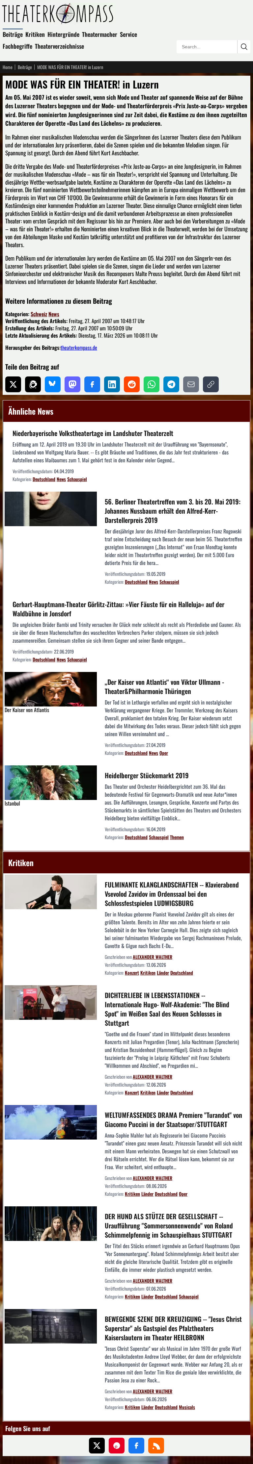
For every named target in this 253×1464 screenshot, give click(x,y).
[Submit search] (243, 46)
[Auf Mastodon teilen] (72, 384)
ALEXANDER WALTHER (152, 956)
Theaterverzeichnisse (59, 46)
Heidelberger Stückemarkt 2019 (147, 775)
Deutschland (44, 478)
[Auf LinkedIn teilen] (112, 384)
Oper (163, 752)
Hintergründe (63, 34)
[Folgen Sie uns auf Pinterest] (117, 1445)
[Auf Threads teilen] (33, 384)
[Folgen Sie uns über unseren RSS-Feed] (156, 1445)
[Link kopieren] (211, 384)
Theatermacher (99, 34)
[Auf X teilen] (13, 384)
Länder (163, 972)
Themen (177, 837)
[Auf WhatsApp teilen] (151, 384)
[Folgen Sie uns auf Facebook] (136, 1445)
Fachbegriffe (17, 46)
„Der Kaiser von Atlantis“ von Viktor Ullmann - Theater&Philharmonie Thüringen (164, 686)
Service (128, 34)
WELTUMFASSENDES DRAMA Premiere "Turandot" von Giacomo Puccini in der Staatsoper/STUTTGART (173, 1119)
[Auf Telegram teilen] (171, 384)
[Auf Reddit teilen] (132, 384)
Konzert (132, 972)
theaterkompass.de (79, 347)
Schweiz (39, 314)
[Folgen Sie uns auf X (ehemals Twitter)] (97, 1445)
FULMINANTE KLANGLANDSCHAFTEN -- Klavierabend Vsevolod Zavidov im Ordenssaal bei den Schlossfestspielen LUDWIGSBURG (172, 894)
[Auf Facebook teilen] (92, 384)
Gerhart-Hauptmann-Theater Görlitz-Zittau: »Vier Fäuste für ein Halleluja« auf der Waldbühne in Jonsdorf (118, 608)
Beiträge (13, 34)
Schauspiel (77, 478)
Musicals (187, 1406)
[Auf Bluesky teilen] (53, 384)
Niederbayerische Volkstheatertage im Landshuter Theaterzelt (93, 433)
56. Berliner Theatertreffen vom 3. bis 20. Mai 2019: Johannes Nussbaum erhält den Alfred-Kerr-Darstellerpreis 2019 (172, 511)
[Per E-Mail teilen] (191, 384)
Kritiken (35, 34)
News (53, 314)
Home (8, 67)
